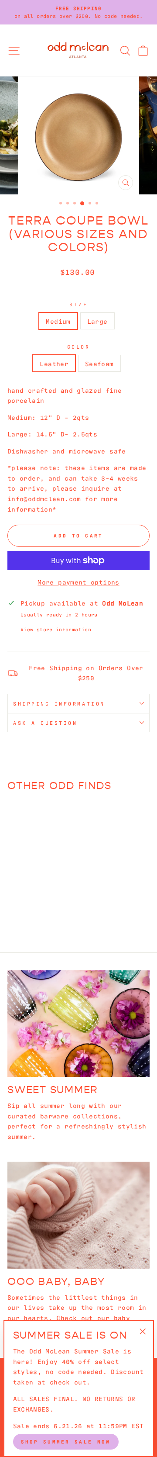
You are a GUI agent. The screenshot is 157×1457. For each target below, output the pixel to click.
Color (78, 346)
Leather (54, 363)
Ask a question (45, 722)
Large (97, 321)
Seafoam (99, 363)
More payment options (78, 582)
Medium (58, 321)
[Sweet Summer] (78, 1023)
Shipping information (59, 703)
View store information (55, 629)
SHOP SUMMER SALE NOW (66, 1441)
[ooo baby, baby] (78, 1215)
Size (78, 304)
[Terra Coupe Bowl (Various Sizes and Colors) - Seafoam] (39, 904)
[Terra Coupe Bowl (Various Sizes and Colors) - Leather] (29, 904)
